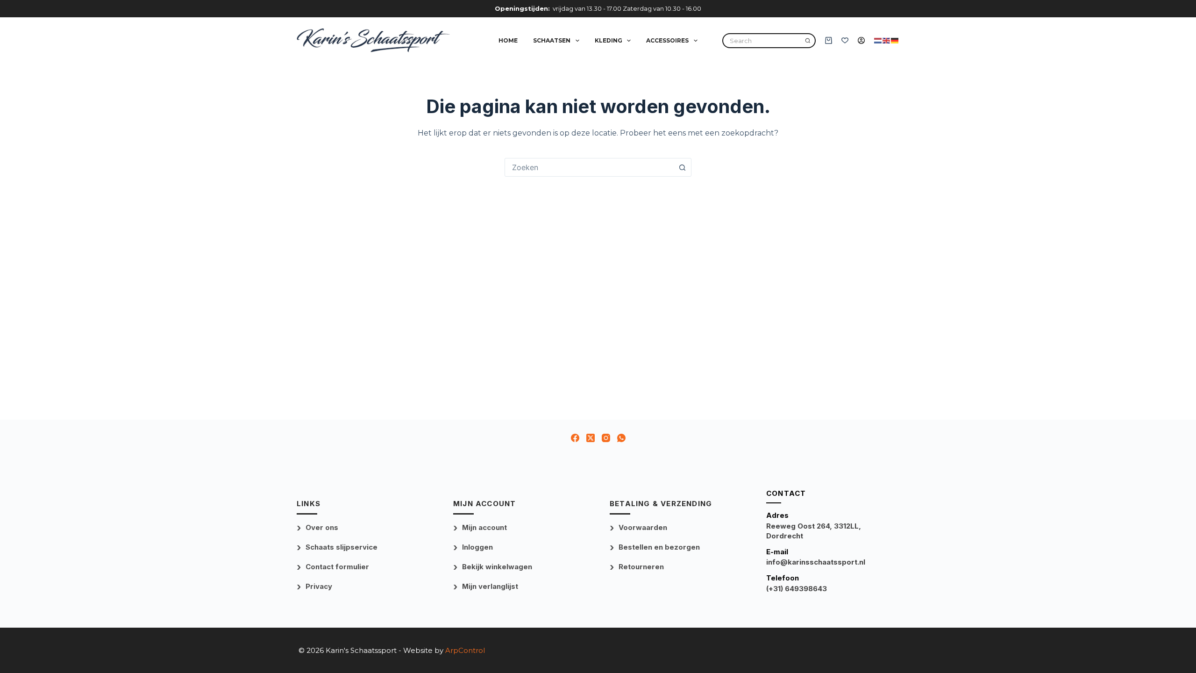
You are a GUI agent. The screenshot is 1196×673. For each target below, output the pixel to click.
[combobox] (589, 167)
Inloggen (477, 547)
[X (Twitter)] (590, 438)
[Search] (808, 40)
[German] (895, 40)
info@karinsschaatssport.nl (815, 562)
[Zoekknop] (682, 167)
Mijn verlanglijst (490, 586)
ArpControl (465, 650)
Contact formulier (337, 566)
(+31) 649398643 (796, 588)
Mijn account (484, 527)
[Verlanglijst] (844, 40)
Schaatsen (551, 40)
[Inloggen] (861, 40)
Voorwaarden (643, 527)
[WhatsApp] (621, 438)
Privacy (319, 586)
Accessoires (667, 40)
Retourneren (641, 566)
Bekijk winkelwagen (497, 566)
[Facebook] (575, 438)
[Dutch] (878, 40)
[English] (887, 40)
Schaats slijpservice (341, 547)
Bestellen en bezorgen (659, 547)
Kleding (608, 40)
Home (508, 40)
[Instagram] (606, 438)
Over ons (322, 527)
